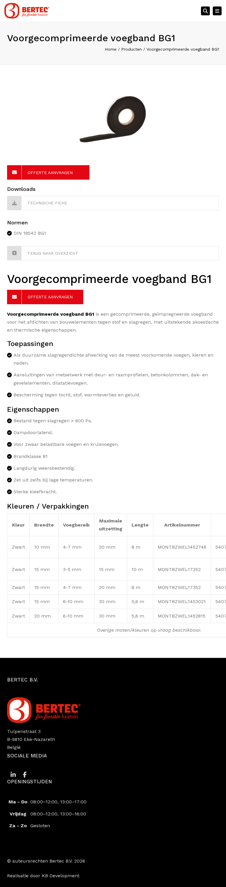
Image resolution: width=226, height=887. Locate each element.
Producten (131, 49)
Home (111, 49)
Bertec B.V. (61, 861)
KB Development (60, 875)
